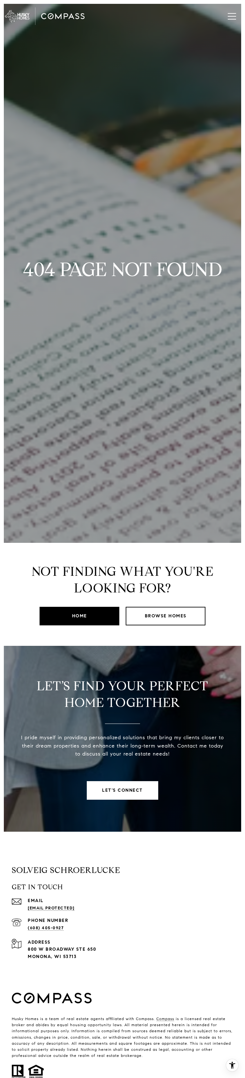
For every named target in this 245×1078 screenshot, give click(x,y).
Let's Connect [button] (122, 790)
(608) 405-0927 (46, 928)
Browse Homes (166, 616)
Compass (165, 1018)
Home (79, 616)
